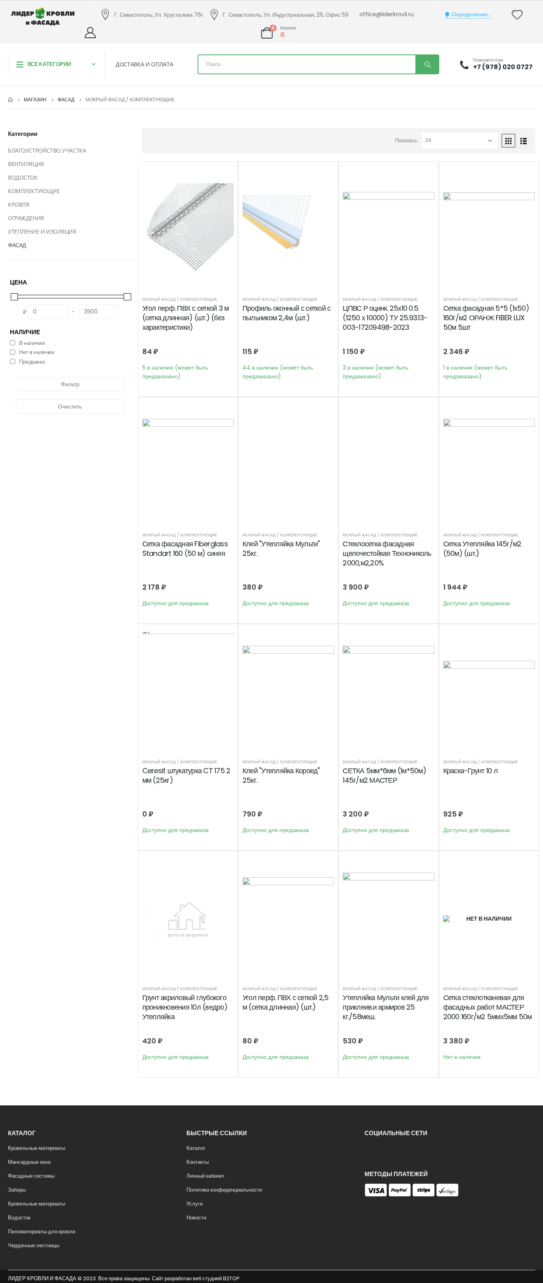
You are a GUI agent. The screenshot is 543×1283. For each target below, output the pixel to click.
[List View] (523, 140)
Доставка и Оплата (144, 64)
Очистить (70, 406)
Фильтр (70, 384)
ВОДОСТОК (23, 177)
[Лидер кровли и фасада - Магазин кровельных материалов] (43, 16)
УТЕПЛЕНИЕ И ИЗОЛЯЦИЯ (42, 231)
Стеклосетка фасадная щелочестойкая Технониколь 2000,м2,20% (387, 553)
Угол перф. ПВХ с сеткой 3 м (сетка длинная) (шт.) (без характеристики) (185, 318)
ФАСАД (17, 245)
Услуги (194, 1204)
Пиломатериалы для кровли (41, 1231)
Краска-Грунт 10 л (470, 771)
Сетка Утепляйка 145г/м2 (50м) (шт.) (482, 548)
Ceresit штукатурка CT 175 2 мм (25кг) (186, 775)
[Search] (426, 64)
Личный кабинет (205, 1176)
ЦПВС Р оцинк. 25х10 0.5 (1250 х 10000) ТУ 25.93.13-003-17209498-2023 (385, 318)
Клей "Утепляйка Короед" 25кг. (281, 775)
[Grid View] (508, 140)
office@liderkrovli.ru (386, 14)
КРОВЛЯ (18, 204)
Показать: (406, 140)
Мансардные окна (29, 1162)
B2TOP (231, 1278)
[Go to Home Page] (10, 99)
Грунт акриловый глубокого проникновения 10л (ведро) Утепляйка (184, 1007)
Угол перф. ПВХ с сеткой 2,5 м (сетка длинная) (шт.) (285, 1002)
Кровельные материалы (36, 1148)
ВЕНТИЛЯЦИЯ (26, 164)
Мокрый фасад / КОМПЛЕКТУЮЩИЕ (179, 299)
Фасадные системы (31, 1176)
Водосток (19, 1217)
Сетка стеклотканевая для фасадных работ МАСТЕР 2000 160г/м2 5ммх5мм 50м (487, 1007)
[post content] (188, 229)
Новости (196, 1217)
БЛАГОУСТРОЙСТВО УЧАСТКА (47, 150)
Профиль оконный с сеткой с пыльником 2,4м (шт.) (286, 313)
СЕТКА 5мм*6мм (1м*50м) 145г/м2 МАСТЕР (384, 775)
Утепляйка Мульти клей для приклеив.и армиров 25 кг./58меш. (386, 1007)
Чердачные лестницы (33, 1245)
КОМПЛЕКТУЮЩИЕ (34, 191)
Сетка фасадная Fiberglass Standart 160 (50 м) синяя (185, 548)
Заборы (17, 1190)
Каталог (196, 1148)
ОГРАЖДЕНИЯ (26, 218)
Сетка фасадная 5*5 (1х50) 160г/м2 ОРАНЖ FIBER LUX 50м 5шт (486, 318)
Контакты (197, 1162)
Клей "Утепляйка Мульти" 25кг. (281, 548)
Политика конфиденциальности (224, 1190)
